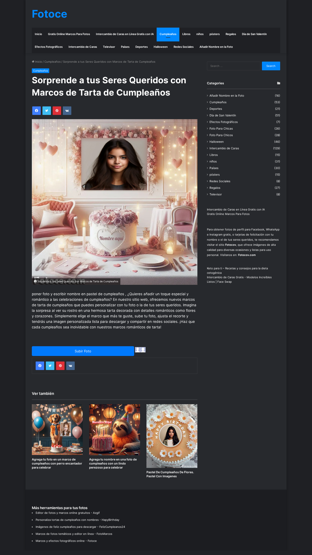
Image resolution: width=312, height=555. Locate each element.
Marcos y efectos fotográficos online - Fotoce (66, 540)
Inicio (38, 34)
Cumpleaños (168, 34)
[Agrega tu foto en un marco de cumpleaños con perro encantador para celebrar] (57, 429)
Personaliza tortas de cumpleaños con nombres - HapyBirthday (77, 519)
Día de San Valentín (254, 34)
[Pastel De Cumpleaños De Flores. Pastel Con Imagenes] (171, 436)
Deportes (141, 46)
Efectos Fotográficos (49, 46)
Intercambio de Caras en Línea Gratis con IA (125, 34)
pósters (214, 34)
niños (200, 34)
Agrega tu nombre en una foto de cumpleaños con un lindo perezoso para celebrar (113, 463)
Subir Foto (83, 351)
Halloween (161, 46)
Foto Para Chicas (221, 128)
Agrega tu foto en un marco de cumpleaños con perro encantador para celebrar (57, 463)
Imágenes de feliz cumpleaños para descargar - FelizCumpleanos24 (80, 526)
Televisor (109, 46)
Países (125, 46)
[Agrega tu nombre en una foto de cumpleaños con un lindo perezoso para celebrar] (114, 429)
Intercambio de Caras (83, 46)
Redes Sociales (184, 46)
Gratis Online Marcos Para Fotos (69, 34)
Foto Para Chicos (221, 135)
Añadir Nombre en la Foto (216, 46)
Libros (186, 34)
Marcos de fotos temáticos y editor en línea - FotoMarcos (74, 533)
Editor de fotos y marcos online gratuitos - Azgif (68, 512)
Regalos (231, 34)
